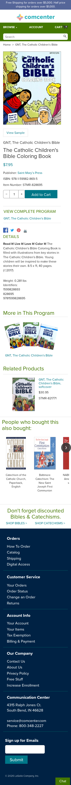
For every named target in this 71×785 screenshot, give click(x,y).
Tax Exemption (19, 635)
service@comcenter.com (26, 720)
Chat (62, 781)
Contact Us (16, 661)
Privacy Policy (18, 673)
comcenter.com (35, 16)
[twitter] (12, 230)
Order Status (17, 591)
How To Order (18, 546)
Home (7, 45)
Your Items (15, 629)
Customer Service (23, 577)
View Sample (16, 132)
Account (36, 27)
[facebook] (5, 230)
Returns (13, 603)
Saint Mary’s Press (30, 173)
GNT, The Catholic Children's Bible (36, 45)
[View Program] (35, 336)
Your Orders (17, 585)
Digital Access (18, 564)
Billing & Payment (21, 641)
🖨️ (25, 231)
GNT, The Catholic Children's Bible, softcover (51, 383)
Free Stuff (15, 679)
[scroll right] (66, 448)
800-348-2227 (31, 725)
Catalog (13, 552)
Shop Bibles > (16, 523)
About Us (14, 667)
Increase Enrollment (23, 685)
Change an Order (21, 597)
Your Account (18, 623)
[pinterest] (18, 230)
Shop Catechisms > (50, 523)
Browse (9, 27)
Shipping (14, 558)
